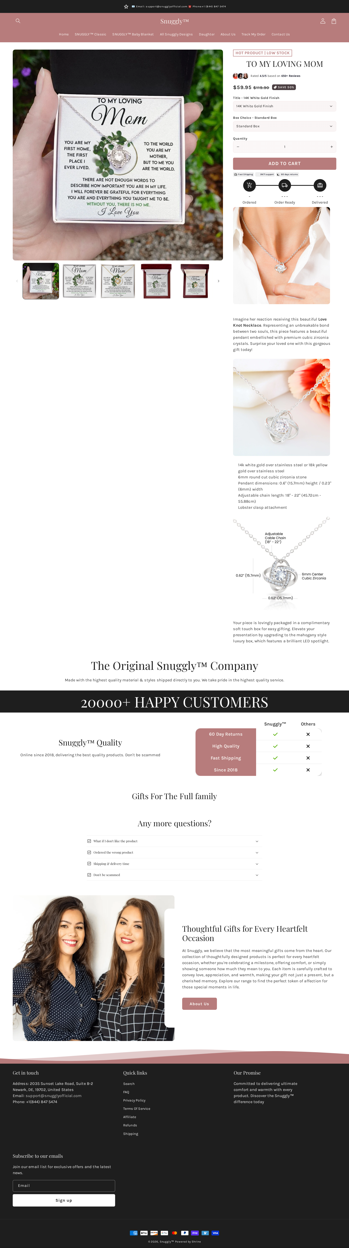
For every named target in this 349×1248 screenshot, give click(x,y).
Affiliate (129, 1117)
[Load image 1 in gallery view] (41, 281)
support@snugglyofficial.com (54, 1095)
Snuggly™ (167, 1241)
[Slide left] (17, 281)
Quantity (240, 138)
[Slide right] (218, 281)
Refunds (130, 1125)
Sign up (64, 1200)
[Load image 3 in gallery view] (118, 281)
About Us (199, 1004)
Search (129, 1084)
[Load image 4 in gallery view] (156, 281)
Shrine (196, 1241)
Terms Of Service (136, 1109)
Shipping (130, 1134)
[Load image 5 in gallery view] (195, 281)
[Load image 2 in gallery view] (79, 281)
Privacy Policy (134, 1100)
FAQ (126, 1092)
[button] (18, 21)
